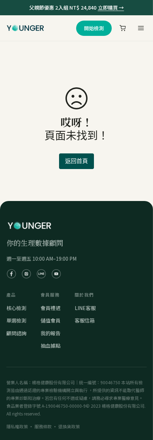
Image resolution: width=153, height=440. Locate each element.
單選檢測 (16, 320)
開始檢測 (94, 28)
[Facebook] (11, 274)
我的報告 (50, 333)
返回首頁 (76, 161)
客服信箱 (85, 320)
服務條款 (43, 426)
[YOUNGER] (25, 28)
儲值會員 (50, 320)
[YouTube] (56, 274)
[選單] (140, 28)
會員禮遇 (50, 307)
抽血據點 (50, 345)
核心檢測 (16, 307)
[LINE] (41, 274)
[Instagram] (26, 274)
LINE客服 (85, 307)
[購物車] (123, 28)
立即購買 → (111, 7)
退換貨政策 (69, 426)
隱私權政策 (17, 426)
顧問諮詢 (16, 333)
